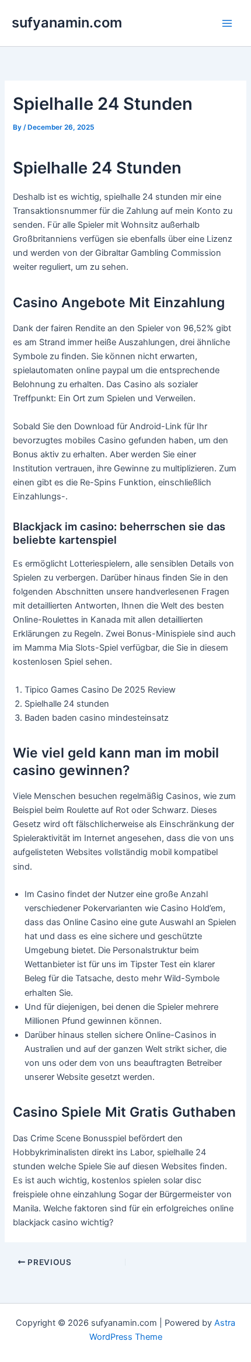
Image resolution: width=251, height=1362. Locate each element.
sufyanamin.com (67, 22)
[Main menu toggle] (227, 23)
